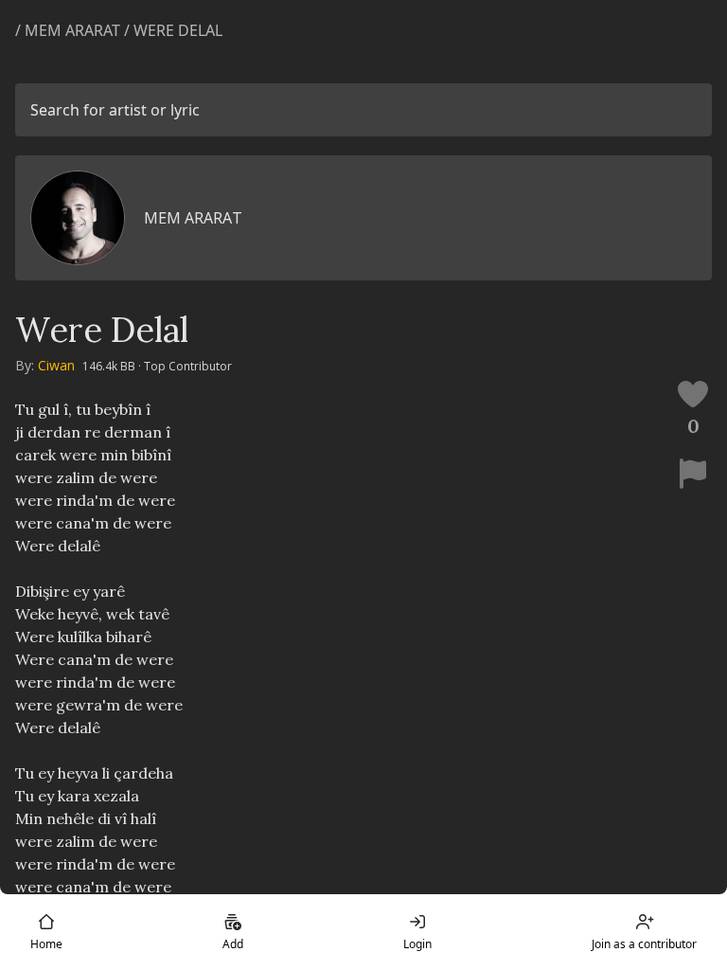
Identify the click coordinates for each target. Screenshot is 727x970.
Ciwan (56, 365)
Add (232, 944)
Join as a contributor (644, 944)
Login (417, 944)
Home (46, 944)
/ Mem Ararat (67, 30)
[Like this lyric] (693, 394)
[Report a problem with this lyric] (693, 474)
